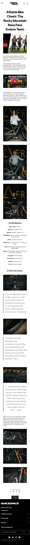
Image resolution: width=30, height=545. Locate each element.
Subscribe (23, 532)
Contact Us (4, 510)
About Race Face (6, 507)
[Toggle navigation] (2, 3)
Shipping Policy (12, 540)
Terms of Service (4, 540)
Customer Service (6, 514)
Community (4, 518)
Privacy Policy (21, 539)
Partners (3, 522)
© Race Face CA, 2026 (6, 539)
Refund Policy (15, 539)
